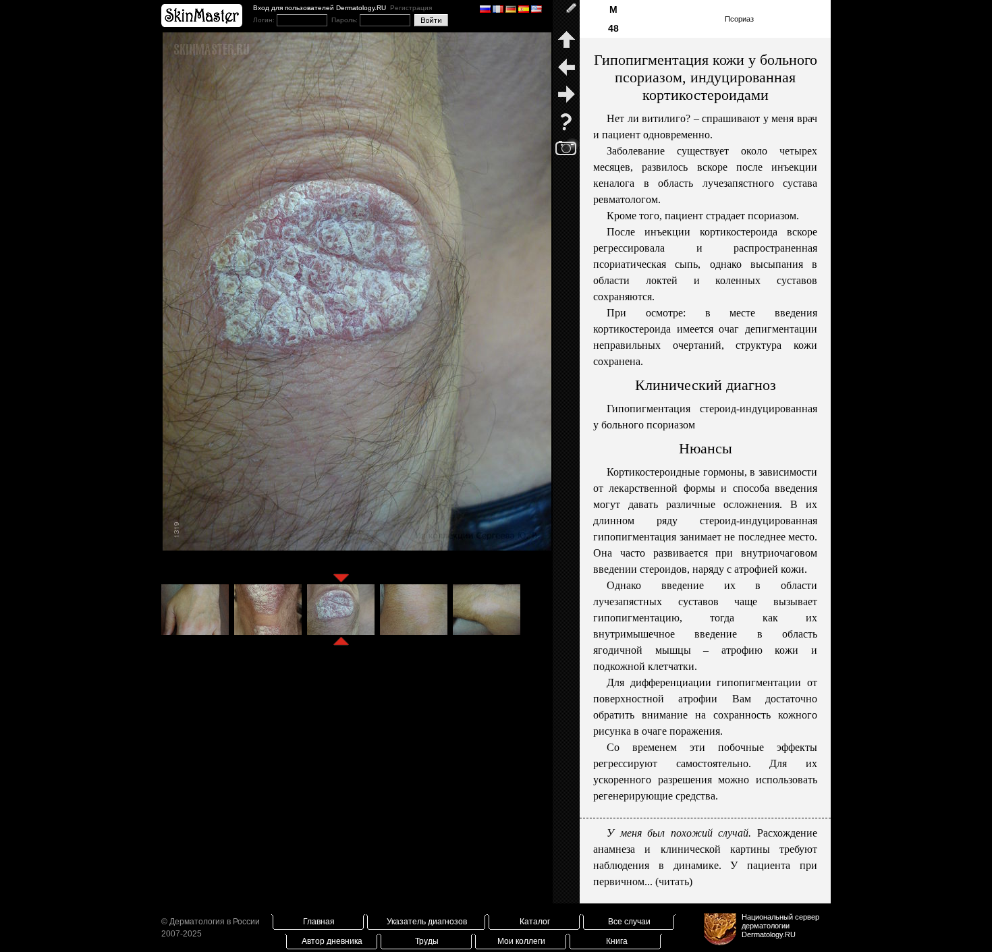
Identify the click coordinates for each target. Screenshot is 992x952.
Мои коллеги (521, 941)
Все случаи (629, 921)
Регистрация (411, 7)
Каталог (535, 921)
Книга (617, 941)
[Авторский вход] (566, 13)
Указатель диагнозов (427, 921)
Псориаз (739, 19)
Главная (319, 921)
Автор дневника (332, 941)
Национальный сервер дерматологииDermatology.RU (780, 926)
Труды (427, 941)
